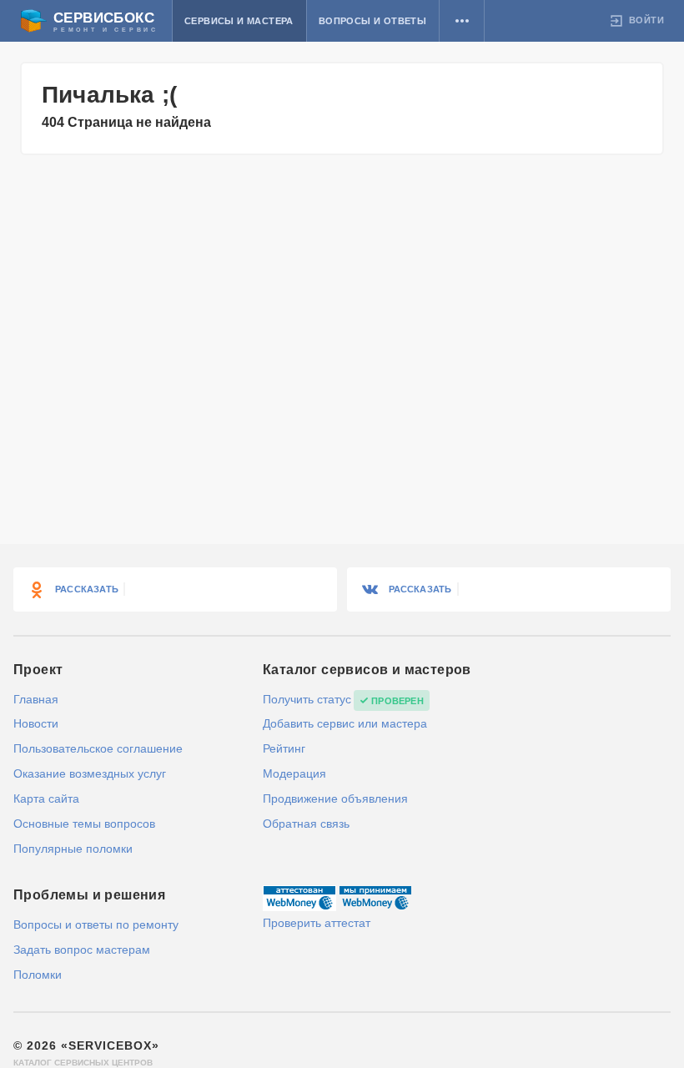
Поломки (37, 974)
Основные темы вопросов (84, 823)
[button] (462, 21)
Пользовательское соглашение (98, 748)
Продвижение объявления (335, 798)
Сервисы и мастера (239, 21)
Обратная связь (306, 823)
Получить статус (307, 699)
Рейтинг (284, 748)
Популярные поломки (73, 848)
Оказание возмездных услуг (89, 773)
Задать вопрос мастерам (81, 949)
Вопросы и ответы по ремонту (96, 924)
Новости (35, 723)
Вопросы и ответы (372, 21)
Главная (35, 699)
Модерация (294, 773)
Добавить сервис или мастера (345, 723)
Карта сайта (46, 798)
